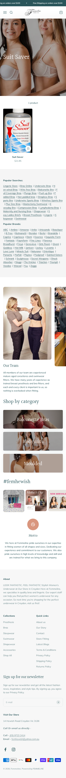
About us (40, 622)
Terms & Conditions (46, 649)
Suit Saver (17, 157)
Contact (40, 633)
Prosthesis (8, 622)
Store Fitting (42, 638)
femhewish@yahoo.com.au (25, 739)
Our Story (41, 627)
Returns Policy (43, 666)
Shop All (7, 655)
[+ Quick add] (28, 148)
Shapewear (9, 644)
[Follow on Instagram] (13, 749)
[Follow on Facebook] (5, 749)
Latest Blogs (42, 644)
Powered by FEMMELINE (33, 769)
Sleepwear (8, 633)
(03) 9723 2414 (17, 735)
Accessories (9, 649)
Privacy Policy (43, 655)
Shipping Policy (44, 661)
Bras (5, 627)
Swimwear (8, 638)
